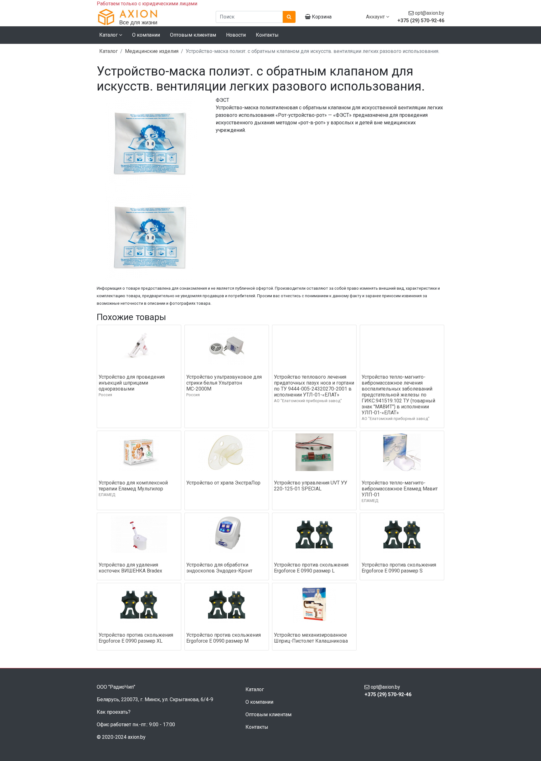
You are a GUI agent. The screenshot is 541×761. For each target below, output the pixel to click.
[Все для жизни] (151, 17)
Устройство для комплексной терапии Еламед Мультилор (133, 486)
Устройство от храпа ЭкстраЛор (223, 483)
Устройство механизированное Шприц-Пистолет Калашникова (311, 638)
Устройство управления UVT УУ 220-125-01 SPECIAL (310, 486)
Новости (236, 35)
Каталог (108, 51)
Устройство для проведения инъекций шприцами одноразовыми (132, 383)
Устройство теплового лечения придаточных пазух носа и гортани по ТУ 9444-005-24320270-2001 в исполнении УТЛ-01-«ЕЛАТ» (314, 386)
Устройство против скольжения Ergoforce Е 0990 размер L (311, 568)
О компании (146, 35)
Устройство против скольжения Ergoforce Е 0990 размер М (223, 638)
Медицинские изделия (151, 51)
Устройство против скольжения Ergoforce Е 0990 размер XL (136, 638)
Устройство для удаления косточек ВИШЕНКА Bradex (130, 568)
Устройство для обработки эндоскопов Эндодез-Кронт (219, 568)
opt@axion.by (429, 13)
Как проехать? (114, 712)
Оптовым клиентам (193, 35)
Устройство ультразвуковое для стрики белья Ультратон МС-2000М (224, 383)
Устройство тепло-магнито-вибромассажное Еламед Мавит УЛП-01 (400, 489)
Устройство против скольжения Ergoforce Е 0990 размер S (399, 568)
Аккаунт (376, 17)
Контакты (267, 35)
